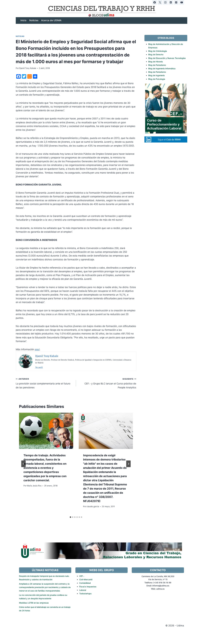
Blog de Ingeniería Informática (161, 68)
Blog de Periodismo (157, 65)
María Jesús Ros (34, 486)
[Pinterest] (176, 2)
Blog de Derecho (155, 54)
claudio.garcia (93, 506)
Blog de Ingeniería (156, 75)
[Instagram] (165, 2)
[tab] (70, 517)
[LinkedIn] (170, 2)
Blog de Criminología (157, 51)
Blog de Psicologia (156, 79)
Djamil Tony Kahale (27, 68)
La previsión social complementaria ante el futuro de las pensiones (43, 383)
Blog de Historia (155, 61)
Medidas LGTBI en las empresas (34, 603)
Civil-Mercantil (85, 579)
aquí (37, 349)
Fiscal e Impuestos (87, 586)
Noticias (33, 20)
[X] (160, 2)
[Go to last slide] (23, 463)
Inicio (23, 20)
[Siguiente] (128, 463)
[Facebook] (154, 2)
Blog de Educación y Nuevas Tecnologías (167, 58)
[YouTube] (181, 2)
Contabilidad (85, 583)
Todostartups (85, 593)
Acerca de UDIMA (51, 20)
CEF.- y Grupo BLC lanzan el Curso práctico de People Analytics (110, 383)
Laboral (82, 590)
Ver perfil (39, 367)
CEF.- (81, 576)
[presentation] (46, 431)
